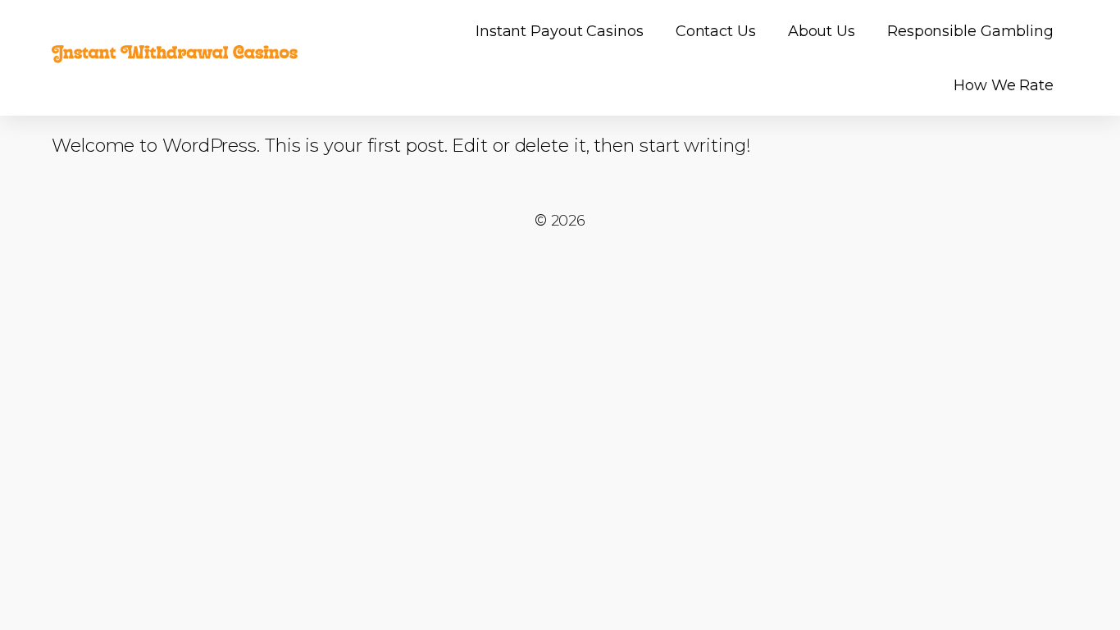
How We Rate (1004, 85)
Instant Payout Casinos (560, 31)
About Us (821, 31)
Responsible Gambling (970, 31)
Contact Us (716, 31)
